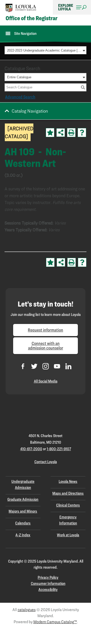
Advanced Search (20, 96)
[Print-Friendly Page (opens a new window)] (71, 132)
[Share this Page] (60, 132)
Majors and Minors (23, 511)
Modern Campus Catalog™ (55, 621)
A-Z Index (22, 535)
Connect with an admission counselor (45, 345)
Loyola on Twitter (34, 366)
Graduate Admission (22, 499)
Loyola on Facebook (23, 366)
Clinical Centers (68, 505)
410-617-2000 (31, 448)
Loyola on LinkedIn (68, 366)
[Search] (82, 87)
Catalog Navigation (30, 111)
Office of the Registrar (31, 18)
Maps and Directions (68, 493)
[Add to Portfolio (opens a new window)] (50, 132)
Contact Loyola (45, 461)
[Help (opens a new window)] (82, 132)
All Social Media (45, 381)
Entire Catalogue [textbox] (19, 77)
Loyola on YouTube (57, 366)
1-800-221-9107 (59, 448)
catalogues (27, 609)
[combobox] (45, 50)
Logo (21, 8)
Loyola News (68, 481)
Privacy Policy (48, 577)
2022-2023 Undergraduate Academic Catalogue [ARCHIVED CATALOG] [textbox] (44, 50)
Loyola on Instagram (45, 366)
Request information (45, 330)
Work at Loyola (68, 535)
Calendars (23, 523)
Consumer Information (48, 583)
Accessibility (48, 589)
